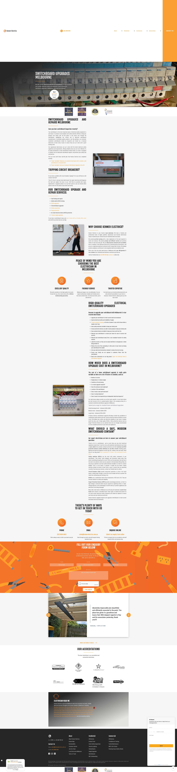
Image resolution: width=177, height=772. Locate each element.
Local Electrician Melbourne (75, 751)
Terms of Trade (72, 754)
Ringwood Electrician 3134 (81, 712)
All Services (91, 739)
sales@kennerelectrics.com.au (88, 534)
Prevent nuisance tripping (97, 322)
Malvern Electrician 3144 (72, 709)
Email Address (115, 562)
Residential (126, 31)
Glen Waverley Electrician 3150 (69, 716)
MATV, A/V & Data (113, 746)
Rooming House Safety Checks (116, 749)
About (115, 31)
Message (88, 569)
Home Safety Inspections (94, 744)
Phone (88, 562)
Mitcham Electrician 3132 (82, 714)
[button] (119, 31)
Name (61, 562)
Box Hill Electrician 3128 (84, 709)
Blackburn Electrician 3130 (60, 707)
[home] (10, 31)
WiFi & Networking (93, 756)
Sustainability (72, 744)
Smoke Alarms (92, 749)
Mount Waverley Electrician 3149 (81, 711)
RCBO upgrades (55, 203)
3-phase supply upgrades (57, 215)
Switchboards (92, 754)
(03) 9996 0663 (61, 534)
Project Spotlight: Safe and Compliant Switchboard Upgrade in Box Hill (67, 165)
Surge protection (55, 210)
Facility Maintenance (113, 744)
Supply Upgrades (93, 751)
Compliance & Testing (114, 741)
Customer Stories (73, 746)
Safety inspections (55, 208)
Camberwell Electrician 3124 (87, 707)
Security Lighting (93, 746)
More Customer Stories (87, 643)
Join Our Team (72, 749)
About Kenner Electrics (74, 739)
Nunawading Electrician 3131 (69, 714)
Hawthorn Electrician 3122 (60, 709)
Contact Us (51, 744)
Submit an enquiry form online (115, 534)
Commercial (139, 31)
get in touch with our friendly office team (76, 218)
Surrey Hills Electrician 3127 (73, 707)
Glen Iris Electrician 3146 (68, 711)
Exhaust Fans (92, 741)
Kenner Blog (71, 741)
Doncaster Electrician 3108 (68, 712)
